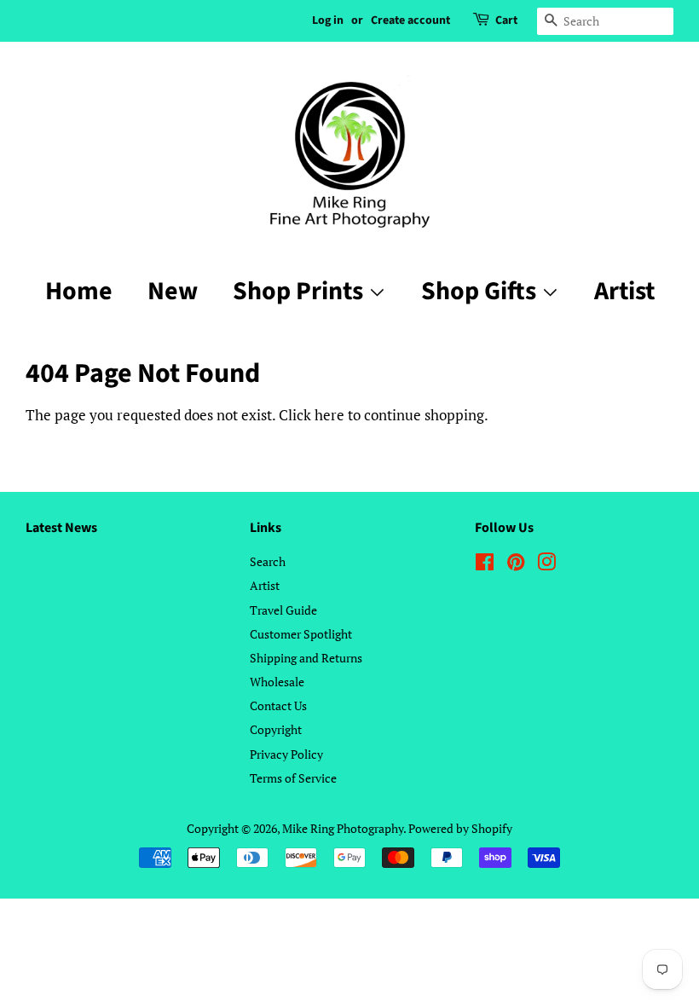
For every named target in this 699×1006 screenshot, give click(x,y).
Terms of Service (293, 778)
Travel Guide (283, 610)
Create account (410, 20)
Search (268, 561)
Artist (624, 291)
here (329, 415)
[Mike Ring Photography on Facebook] (484, 565)
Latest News (61, 527)
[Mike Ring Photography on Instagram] (546, 565)
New (172, 291)
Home (79, 291)
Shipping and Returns (306, 658)
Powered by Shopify (460, 828)
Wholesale (277, 682)
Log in (328, 20)
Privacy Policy (286, 754)
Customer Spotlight (301, 634)
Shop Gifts (481, 291)
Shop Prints (300, 291)
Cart (506, 20)
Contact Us (278, 705)
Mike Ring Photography (342, 828)
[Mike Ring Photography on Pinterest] (515, 565)
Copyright (276, 729)
